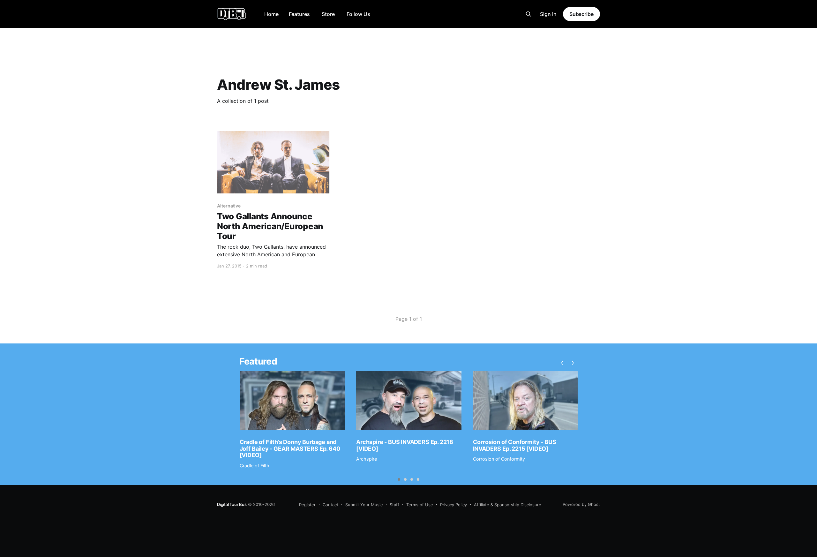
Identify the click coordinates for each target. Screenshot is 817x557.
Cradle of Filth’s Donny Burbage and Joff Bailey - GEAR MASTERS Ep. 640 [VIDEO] (290, 448)
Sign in (548, 14)
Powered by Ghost (581, 504)
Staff (394, 504)
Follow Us (358, 14)
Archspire (366, 459)
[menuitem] (271, 14)
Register (307, 504)
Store (328, 14)
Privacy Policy (453, 504)
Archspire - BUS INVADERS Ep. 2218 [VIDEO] (404, 445)
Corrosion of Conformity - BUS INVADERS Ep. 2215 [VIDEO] (514, 445)
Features (299, 14)
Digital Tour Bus (232, 504)
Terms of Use (419, 504)
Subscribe (581, 14)
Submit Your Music (364, 504)
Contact (330, 504)
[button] (399, 479)
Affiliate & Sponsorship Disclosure (507, 504)
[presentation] (562, 362)
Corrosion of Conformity (499, 459)
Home (271, 14)
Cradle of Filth (254, 465)
